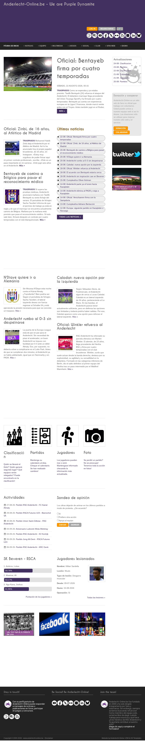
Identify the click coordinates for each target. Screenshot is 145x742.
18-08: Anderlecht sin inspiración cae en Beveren (82, 176)
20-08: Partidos (120, 81)
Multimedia (57, 46)
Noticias (29, 46)
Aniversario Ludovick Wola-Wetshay (32, 529)
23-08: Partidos (120, 67)
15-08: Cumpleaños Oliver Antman (75, 180)
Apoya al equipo (66, 520)
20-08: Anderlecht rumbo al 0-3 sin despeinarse (81, 160)
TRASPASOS (63, 90)
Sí (60, 514)
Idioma (125, 46)
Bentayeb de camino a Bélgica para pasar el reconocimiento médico (23, 178)
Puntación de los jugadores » (39, 597)
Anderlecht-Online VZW (119, 738)
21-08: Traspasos (121, 74)
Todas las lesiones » (96, 597)
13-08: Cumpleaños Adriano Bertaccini (77, 204)
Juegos (72, 46)
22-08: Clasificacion (122, 70)
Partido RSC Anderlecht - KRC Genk (32, 547)
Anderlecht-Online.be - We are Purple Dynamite (49, 4)
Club (97, 46)
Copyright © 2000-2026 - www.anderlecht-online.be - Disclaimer (28, 738)
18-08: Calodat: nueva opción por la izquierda (80, 164)
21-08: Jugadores (121, 78)
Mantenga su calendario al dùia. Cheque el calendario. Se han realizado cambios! (40, 465)
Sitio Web (111, 46)
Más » (62, 111)
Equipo (43, 46)
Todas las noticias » (70, 217)
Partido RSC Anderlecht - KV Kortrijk (32, 534)
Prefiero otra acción (67, 517)
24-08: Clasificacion (122, 63)
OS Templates (136, 738)
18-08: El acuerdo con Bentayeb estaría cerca (80, 172)
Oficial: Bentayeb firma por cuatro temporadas (80, 68)
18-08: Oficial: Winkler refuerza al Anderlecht (80, 168)
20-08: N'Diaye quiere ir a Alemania (76, 157)
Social (86, 46)
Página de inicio (11, 46)
